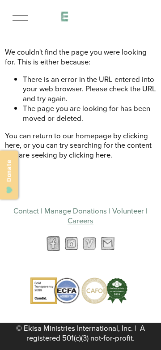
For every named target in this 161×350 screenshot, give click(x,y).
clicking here (89, 154)
